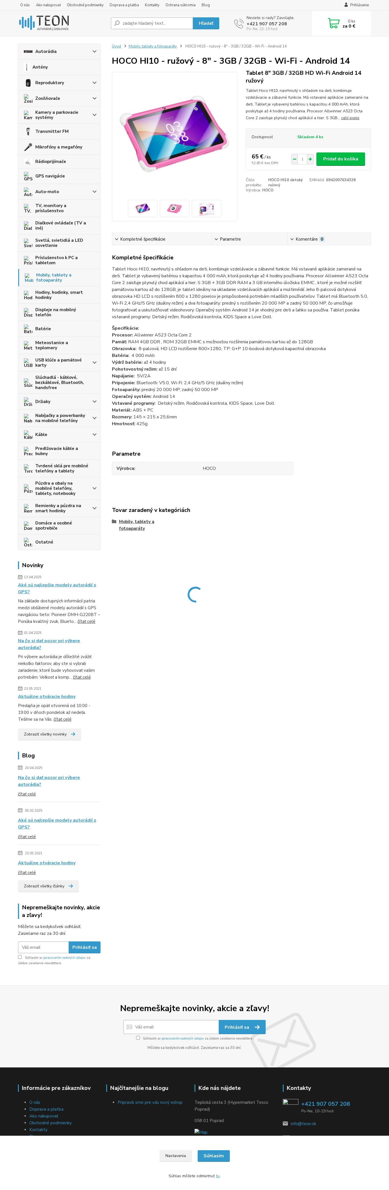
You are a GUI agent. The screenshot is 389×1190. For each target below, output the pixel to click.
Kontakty (152, 5)
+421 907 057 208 (267, 24)
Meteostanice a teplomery (51, 345)
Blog (206, 5)
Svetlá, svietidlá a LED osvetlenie (59, 242)
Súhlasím (214, 1156)
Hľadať (206, 23)
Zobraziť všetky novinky (45, 734)
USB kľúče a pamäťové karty (58, 362)
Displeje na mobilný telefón (55, 312)
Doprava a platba (124, 5)
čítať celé (86, 621)
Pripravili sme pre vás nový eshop (150, 1102)
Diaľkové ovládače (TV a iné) (60, 225)
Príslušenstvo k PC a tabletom (56, 260)
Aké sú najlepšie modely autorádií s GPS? (57, 588)
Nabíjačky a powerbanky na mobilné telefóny (60, 418)
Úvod (116, 46)
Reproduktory (49, 83)
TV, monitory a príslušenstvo (50, 208)
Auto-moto (47, 192)
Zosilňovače (47, 98)
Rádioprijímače (50, 161)
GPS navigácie (50, 176)
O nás (25, 5)
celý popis (350, 118)
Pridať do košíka (340, 159)
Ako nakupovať (48, 5)
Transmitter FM (52, 131)
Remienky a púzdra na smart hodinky (58, 508)
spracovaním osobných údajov (64, 958)
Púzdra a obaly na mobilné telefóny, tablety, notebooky (55, 488)
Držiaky (42, 401)
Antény (40, 67)
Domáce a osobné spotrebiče (53, 525)
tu (218, 1176)
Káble (41, 434)
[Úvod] (62, 23)
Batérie (43, 329)
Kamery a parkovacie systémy (56, 115)
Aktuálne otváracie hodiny (46, 696)
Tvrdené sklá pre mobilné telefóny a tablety (61, 468)
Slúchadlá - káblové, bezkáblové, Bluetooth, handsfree (59, 383)
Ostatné (44, 542)
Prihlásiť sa (84, 947)
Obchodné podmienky (85, 5)
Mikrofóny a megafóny (58, 147)
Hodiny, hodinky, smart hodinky (59, 295)
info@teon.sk (303, 1124)
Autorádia (46, 51)
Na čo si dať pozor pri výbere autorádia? (49, 644)
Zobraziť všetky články (44, 886)
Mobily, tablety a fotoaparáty (53, 277)
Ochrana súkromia (180, 5)
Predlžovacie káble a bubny (56, 451)
